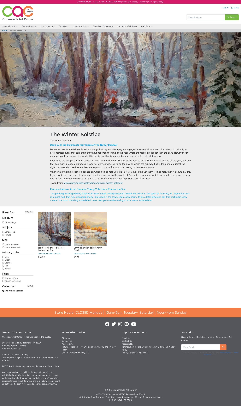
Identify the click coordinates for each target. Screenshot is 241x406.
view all (29, 212)
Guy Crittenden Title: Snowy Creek (88, 249)
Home (4, 31)
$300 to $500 (11, 278)
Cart (236, 7)
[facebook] (107, 324)
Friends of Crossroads (103, 26)
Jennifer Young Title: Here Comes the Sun (51, 249)
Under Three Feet (12, 247)
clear (30, 286)
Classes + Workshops (127, 26)
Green (7, 260)
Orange (8, 263)
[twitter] (114, 324)
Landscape (9, 232)
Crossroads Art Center (49, 253)
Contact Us (67, 341)
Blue (6, 257)
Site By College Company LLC (75, 352)
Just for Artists (79, 26)
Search (233, 17)
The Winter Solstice (13, 291)
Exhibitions (63, 26)
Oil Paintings (10, 222)
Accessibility (67, 344)
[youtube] (133, 324)
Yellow (7, 268)
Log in (225, 7)
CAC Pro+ (145, 26)
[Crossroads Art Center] (17, 13)
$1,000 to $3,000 (12, 281)
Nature (7, 235)
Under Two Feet (11, 244)
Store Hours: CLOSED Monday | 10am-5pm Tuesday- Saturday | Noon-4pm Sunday (121, 312)
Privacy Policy (225, 353)
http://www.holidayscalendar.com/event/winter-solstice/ (93, 183)
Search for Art (8, 26)
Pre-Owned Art (47, 26)
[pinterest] (126, 324)
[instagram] (120, 324)
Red (6, 265)
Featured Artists (29, 26)
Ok (223, 347)
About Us (66, 338)
